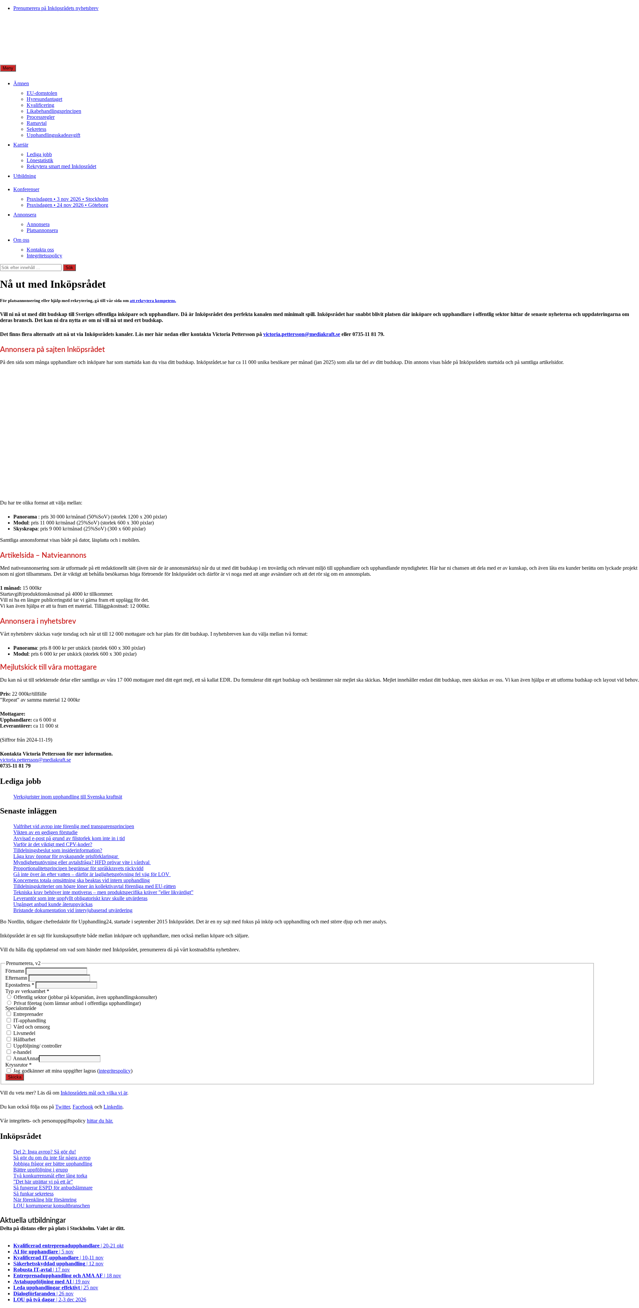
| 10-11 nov (58, 1257)
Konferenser (26, 189)
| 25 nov (55, 1287)
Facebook (83, 1107)
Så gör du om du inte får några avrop (52, 1157)
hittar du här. (100, 1121)
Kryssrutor (18, 1065)
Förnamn (15, 971)
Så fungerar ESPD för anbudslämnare (53, 1187)
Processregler (41, 117)
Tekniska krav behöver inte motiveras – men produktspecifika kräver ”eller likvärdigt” (103, 892)
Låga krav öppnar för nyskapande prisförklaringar (66, 856)
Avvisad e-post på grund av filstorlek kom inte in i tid (69, 838)
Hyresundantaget (44, 99)
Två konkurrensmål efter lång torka (50, 1175)
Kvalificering (40, 105)
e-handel (21, 1052)
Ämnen (21, 83)
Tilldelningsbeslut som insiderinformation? (57, 850)
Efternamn (17, 978)
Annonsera (24, 214)
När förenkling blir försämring (45, 1199)
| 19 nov (51, 1281)
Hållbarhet (23, 1039)
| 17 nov (41, 1269)
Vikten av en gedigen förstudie (45, 832)
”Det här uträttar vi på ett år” (43, 1181)
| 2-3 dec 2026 (49, 1299)
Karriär (20, 145)
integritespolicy (115, 1071)
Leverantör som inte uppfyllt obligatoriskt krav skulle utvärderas (80, 898)
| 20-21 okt (68, 1245)
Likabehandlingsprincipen (54, 111)
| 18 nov (67, 1275)
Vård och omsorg (31, 1027)
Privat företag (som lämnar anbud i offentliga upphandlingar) (76, 1003)
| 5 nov (43, 1251)
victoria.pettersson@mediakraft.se (301, 334)
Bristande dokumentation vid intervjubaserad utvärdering (72, 910)
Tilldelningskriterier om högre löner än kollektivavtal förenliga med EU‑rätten (94, 886)
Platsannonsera (42, 230)
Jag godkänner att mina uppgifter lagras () (72, 1071)
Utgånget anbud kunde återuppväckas (53, 904)
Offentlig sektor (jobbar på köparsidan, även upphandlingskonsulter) (84, 997)
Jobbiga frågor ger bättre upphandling (52, 1163)
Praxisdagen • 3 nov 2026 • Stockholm (67, 199)
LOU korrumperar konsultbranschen (51, 1205)
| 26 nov (43, 1293)
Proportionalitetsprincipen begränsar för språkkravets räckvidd (78, 868)
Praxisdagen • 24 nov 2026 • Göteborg (67, 205)
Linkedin (113, 1107)
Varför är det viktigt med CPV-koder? (52, 844)
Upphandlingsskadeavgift (53, 135)
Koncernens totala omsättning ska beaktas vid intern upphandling (81, 880)
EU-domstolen (42, 93)
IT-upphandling (29, 1020)
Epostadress (19, 985)
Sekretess (36, 129)
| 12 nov (58, 1263)
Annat (19, 1058)
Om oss (21, 240)
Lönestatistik (40, 160)
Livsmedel (23, 1033)
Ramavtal (37, 123)
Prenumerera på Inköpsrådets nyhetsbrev (56, 8)
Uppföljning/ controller (37, 1046)
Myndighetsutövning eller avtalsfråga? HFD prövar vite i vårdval (82, 862)
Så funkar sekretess (33, 1193)
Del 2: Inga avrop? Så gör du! (44, 1151)
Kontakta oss (40, 249)
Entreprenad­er (27, 1014)
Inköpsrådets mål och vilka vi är (94, 1093)
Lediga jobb (39, 154)
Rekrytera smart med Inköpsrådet (61, 166)
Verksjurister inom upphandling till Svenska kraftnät (67, 797)
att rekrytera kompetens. (153, 300)
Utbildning (24, 176)
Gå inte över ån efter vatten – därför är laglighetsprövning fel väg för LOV (92, 874)
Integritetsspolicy (44, 255)
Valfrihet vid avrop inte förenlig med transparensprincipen (73, 826)
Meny (8, 68)
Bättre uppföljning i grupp (40, 1169)
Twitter (62, 1107)
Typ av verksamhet (27, 991)
